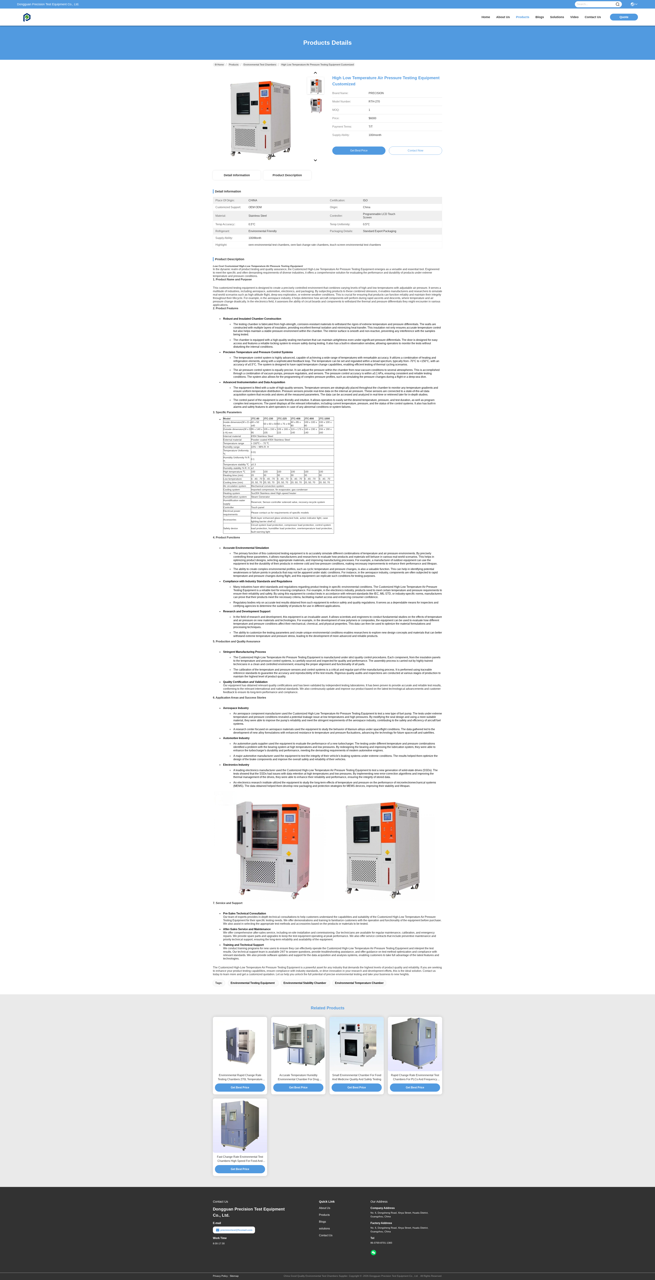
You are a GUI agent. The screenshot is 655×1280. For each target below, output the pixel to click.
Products (233, 64)
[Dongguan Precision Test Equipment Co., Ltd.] (36, 17)
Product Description (287, 175)
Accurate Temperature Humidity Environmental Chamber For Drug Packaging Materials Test (298, 1077)
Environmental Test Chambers (260, 64)
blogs (539, 17)
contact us (593, 17)
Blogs (322, 1221)
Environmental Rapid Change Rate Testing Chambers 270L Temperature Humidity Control (240, 1077)
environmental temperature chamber (359, 983)
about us (503, 17)
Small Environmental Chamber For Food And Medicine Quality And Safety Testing (356, 1077)
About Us (324, 1208)
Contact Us (325, 1235)
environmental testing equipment (253, 983)
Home (486, 17)
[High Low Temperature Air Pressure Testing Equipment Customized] (258, 116)
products (522, 17)
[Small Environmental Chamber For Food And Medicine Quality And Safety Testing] (357, 1044)
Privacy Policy (220, 1276)
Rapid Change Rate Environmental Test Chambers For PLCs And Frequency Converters (415, 1077)
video (574, 17)
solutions (557, 17)
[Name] (618, 4)
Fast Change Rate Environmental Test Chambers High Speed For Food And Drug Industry (240, 1159)
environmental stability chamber (304, 983)
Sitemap (234, 1276)
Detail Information (237, 175)
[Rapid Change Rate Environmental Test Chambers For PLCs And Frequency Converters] (415, 1044)
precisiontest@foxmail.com (236, 1230)
